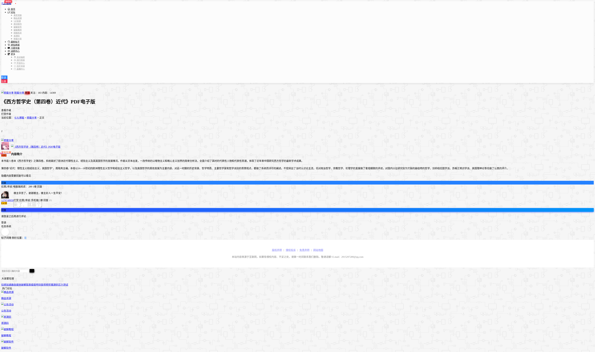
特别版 (39, 284)
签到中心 (20, 63)
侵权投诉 (291, 250)
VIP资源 (17, 21)
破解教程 (18, 30)
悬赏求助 (18, 15)
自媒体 (17, 284)
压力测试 (63, 284)
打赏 (16, 200)
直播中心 (20, 69)
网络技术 (18, 33)
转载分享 (18, 39)
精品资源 (18, 18)
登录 (3, 77)
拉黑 (3, 186)
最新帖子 (15, 42)
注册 (3, 81)
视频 (45, 284)
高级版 (32, 284)
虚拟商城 (15, 45)
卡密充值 (15, 48)
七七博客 (6, 3)
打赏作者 (6, 114)
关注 (27, 92)
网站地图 (318, 250)
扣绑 (3, 284)
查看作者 (6, 110)
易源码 (17, 36)
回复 (3, 183)
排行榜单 (20, 60)
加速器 (10, 284)
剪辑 (50, 284)
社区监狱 (20, 66)
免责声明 (304, 250)
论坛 (12, 12)
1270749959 (7, 200)
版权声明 (277, 250)
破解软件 (18, 27)
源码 (55, 284)
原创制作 (18, 24)
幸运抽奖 (20, 57)
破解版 (25, 284)
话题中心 (15, 51)
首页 (12, 9)
